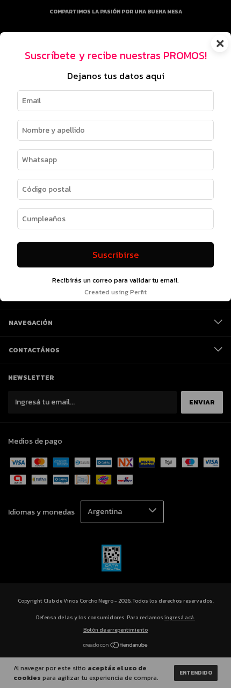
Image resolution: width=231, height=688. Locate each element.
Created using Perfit (115, 292)
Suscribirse (115, 255)
